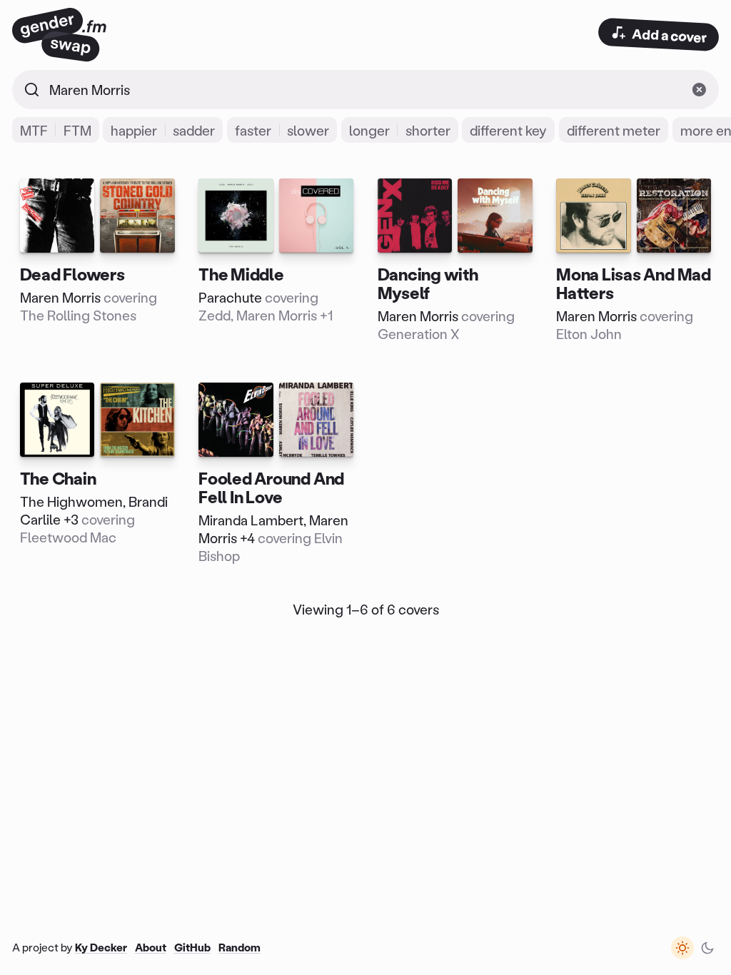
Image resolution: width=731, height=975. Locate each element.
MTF (34, 130)
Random (239, 947)
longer (369, 130)
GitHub (192, 947)
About (150, 947)
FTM (77, 130)
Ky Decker (101, 947)
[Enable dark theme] (707, 947)
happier (134, 130)
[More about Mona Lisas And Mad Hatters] (633, 260)
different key (508, 130)
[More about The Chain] (97, 473)
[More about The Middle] (276, 260)
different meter (613, 130)
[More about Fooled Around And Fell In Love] (276, 473)
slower (308, 130)
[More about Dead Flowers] (97, 260)
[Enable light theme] (682, 947)
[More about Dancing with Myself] (455, 260)
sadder (194, 130)
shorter (427, 130)
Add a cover (669, 35)
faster (253, 130)
